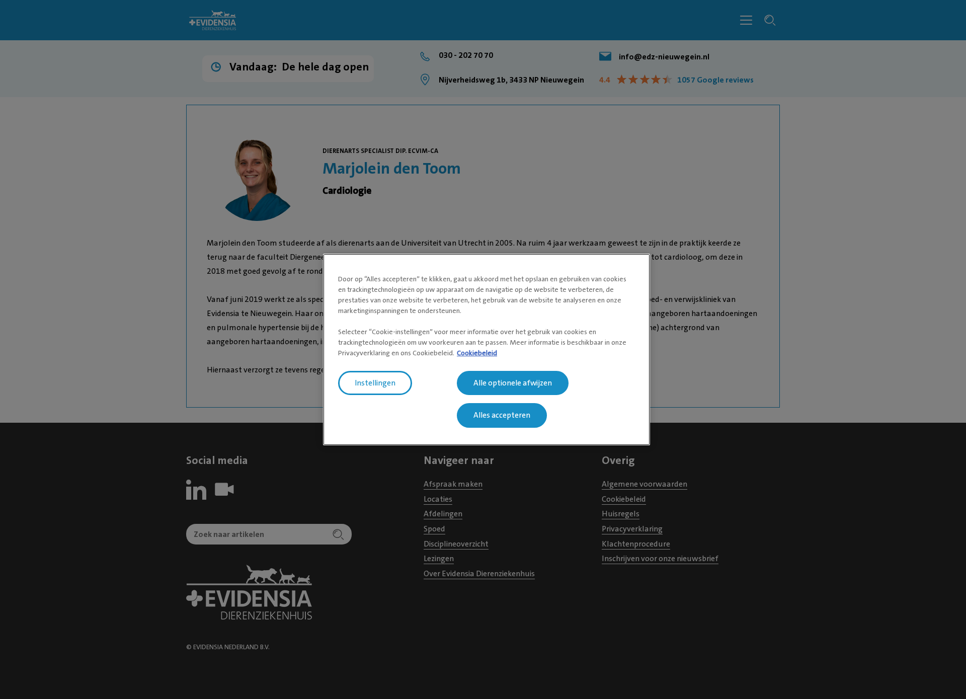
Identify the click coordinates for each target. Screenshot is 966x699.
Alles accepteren (501, 416)
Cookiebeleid (477, 352)
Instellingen (375, 383)
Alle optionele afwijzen (512, 383)
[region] (486, 350)
